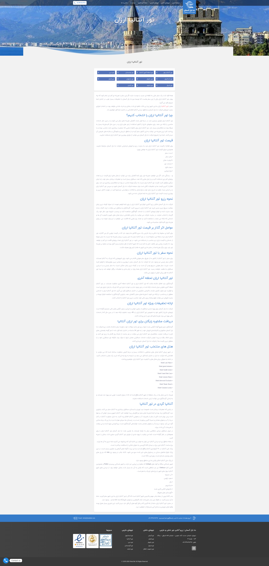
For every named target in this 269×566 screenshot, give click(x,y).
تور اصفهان (125, 79)
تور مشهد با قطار (148, 549)
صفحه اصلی (176, 3)
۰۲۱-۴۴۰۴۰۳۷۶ (153, 518)
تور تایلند (130, 549)
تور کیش (125, 85)
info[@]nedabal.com (89, 518)
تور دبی (106, 73)
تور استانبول (164, 79)
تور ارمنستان (125, 73)
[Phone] (6, 560)
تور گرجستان (129, 546)
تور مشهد (145, 85)
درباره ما (132, 3)
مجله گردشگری (142, 3)
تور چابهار (145, 79)
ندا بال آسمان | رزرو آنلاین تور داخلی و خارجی (189, 7)
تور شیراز (164, 85)
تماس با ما (124, 3)
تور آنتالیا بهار (164, 73)
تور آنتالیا (165, 106)
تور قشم (106, 79)
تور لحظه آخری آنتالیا (145, 73)
